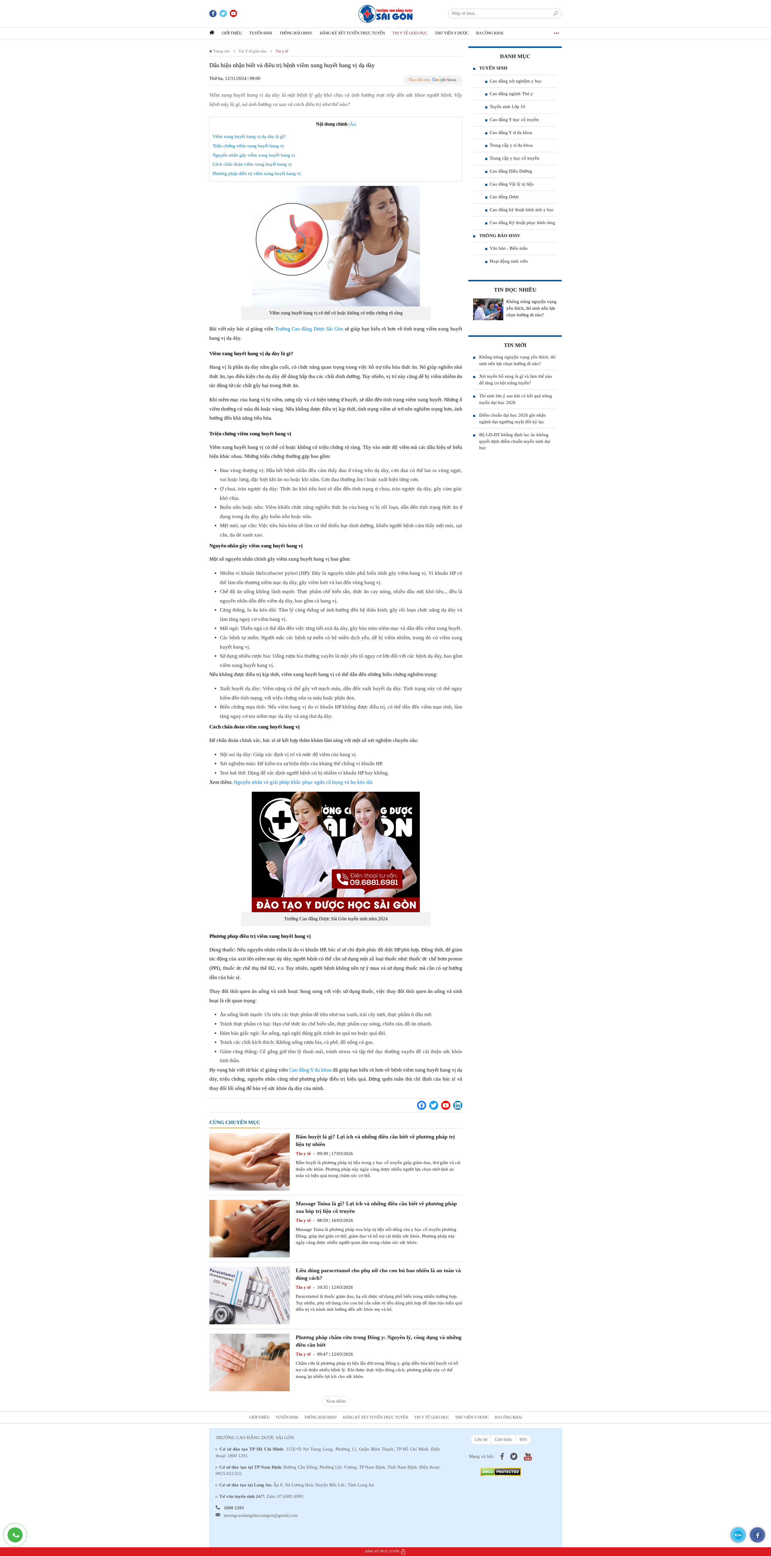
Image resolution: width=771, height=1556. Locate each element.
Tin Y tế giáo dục (409, 33)
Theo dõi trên (419, 79)
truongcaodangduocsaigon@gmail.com (261, 1515)
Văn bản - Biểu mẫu (509, 248)
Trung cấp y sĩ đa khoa (511, 145)
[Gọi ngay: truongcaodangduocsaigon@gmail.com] (18, 1538)
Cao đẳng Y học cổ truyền (514, 119)
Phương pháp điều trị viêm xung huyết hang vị (257, 173)
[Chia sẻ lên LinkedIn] (457, 1105)
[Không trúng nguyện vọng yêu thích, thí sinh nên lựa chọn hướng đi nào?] (488, 309)
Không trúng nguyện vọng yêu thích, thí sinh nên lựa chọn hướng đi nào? (531, 308)
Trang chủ (221, 51)
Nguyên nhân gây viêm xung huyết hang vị (254, 155)
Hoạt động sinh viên (509, 261)
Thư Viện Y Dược (452, 33)
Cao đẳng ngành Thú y (511, 93)
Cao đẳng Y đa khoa (310, 1070)
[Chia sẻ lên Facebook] (421, 1105)
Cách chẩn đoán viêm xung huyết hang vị (252, 164)
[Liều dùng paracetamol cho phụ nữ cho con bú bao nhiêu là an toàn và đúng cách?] (249, 1295)
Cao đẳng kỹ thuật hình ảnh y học (522, 209)
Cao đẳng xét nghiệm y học (516, 81)
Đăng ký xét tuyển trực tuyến (352, 33)
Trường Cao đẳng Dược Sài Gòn (309, 329)
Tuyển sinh (260, 33)
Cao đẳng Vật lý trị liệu (512, 184)
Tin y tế (282, 51)
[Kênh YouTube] (445, 1105)
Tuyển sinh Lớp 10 (507, 106)
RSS (523, 1439)
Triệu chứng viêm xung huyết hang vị (248, 145)
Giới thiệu (232, 33)
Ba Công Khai (489, 33)
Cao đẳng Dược (504, 196)
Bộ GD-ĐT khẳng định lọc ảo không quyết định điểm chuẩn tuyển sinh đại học (514, 441)
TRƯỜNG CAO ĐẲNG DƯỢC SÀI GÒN (255, 1437)
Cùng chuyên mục (234, 1122)
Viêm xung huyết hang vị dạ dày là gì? (249, 136)
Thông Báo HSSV (295, 33)
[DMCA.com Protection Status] (500, 1471)
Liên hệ (480, 1439)
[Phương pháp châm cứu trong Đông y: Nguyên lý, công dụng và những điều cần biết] (249, 1362)
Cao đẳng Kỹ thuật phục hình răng (522, 222)
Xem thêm (336, 1401)
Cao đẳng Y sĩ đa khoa (511, 132)
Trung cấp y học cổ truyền (514, 158)
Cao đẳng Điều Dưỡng (511, 171)
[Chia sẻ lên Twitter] (433, 1105)
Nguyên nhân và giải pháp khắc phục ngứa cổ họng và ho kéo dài (303, 782)
